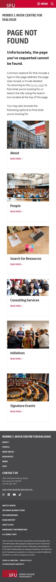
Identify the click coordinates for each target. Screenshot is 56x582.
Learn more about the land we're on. (17, 489)
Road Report (8, 520)
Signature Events (22, 405)
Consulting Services (24, 300)
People (15, 205)
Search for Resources (25, 258)
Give (4, 466)
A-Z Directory (9, 534)
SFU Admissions (10, 515)
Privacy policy (26, 560)
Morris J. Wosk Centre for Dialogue (22, 17)
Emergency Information (14, 529)
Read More (15, 159)
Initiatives (17, 353)
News (5, 461)
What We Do (8, 451)
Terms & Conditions (10, 560)
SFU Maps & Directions (13, 510)
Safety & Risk (9, 505)
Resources (7, 456)
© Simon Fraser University (13, 564)
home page (37, 85)
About (14, 153)
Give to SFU (8, 524)
